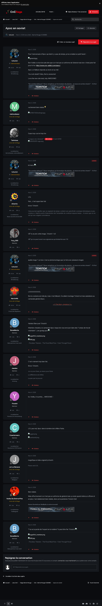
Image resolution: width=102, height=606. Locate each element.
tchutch (11, 35)
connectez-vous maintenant (67, 561)
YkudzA (14, 404)
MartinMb (14, 299)
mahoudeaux (14, 114)
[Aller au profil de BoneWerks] (14, 322)
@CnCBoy (49, 139)
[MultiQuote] (29, 95)
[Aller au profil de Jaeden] (14, 361)
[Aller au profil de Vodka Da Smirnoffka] (14, 491)
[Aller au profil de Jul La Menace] (14, 459)
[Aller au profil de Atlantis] (14, 196)
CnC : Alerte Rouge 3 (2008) (37, 35)
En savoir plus (4, 3)
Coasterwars (15, 435)
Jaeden (14, 368)
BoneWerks (14, 330)
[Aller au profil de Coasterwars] (14, 427)
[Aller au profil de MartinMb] (14, 291)
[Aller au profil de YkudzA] (14, 396)
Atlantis (15, 204)
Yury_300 (14, 241)
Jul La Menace (14, 467)
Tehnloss (14, 140)
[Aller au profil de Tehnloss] (14, 133)
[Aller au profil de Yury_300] (14, 233)
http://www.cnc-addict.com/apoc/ (48, 65)
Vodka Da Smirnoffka (14, 499)
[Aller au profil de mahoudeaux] (14, 106)
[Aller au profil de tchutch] (7, 35)
